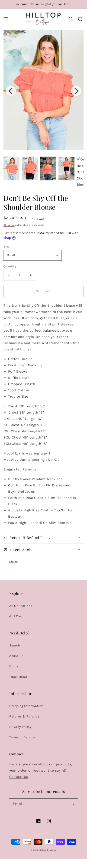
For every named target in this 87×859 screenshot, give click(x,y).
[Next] (76, 91)
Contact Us (18, 777)
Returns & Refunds (24, 716)
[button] (6, 19)
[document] (43, 91)
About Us (16, 656)
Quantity (9, 266)
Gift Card (16, 616)
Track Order (18, 677)
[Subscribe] (73, 804)
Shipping (9, 225)
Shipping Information (26, 706)
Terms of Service (22, 737)
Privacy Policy (20, 727)
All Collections (20, 606)
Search (14, 645)
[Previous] (11, 91)
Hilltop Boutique (47, 850)
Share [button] (13, 562)
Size (6, 246)
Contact (15, 666)
